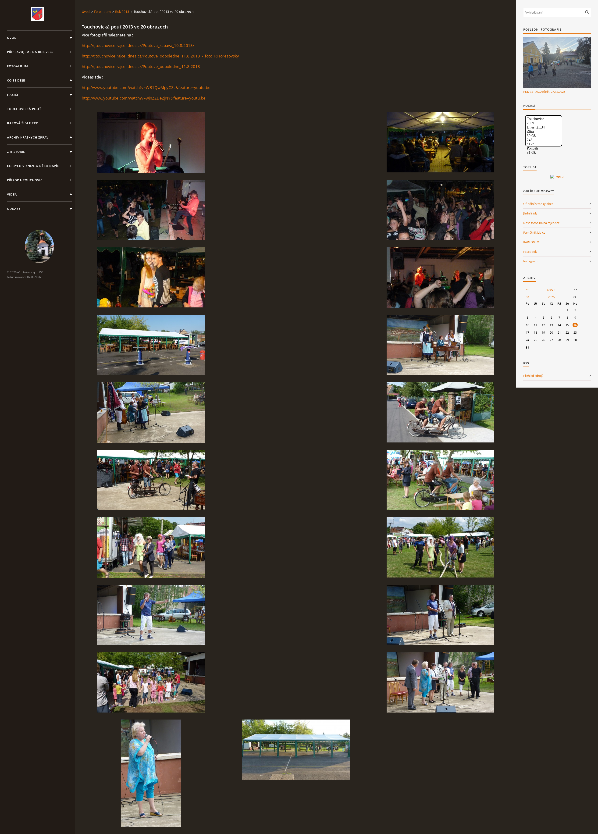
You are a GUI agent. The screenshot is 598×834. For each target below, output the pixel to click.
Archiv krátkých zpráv (28, 137)
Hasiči (12, 95)
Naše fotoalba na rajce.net (541, 223)
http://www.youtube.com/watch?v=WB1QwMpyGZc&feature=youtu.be (146, 87)
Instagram (530, 261)
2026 (551, 297)
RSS (41, 272)
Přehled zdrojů (533, 376)
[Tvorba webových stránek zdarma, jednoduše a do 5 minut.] (34, 272)
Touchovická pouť (24, 109)
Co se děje (16, 80)
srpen (551, 289)
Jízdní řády (530, 213)
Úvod (12, 38)
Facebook (530, 251)
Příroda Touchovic (25, 180)
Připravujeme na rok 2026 (30, 52)
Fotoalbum (17, 66)
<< (527, 289)
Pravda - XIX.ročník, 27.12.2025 (544, 91)
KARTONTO (531, 242)
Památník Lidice (534, 232)
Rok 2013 (122, 11)
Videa (12, 194)
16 (575, 325)
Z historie (16, 152)
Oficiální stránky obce (538, 204)
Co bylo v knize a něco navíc (33, 166)
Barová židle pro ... (25, 123)
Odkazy (14, 209)
